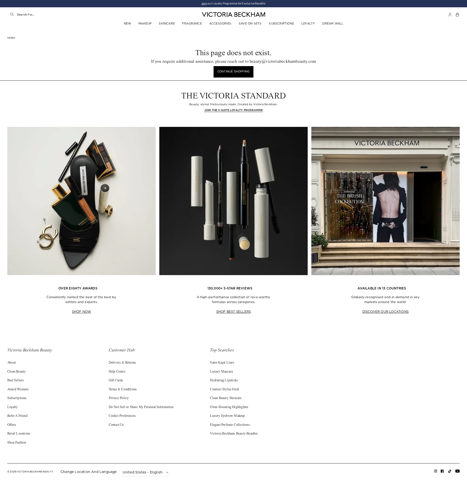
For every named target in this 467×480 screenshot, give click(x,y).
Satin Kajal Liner (222, 363)
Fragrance (192, 23)
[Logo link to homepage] (233, 14)
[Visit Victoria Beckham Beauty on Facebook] (442, 472)
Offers (11, 425)
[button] (458, 14)
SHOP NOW (81, 312)
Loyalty (308, 23)
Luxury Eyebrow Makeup (227, 416)
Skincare (167, 23)
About (11, 363)
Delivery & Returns (122, 363)
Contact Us (116, 425)
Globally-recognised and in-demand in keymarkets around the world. (385, 299)
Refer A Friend (17, 416)
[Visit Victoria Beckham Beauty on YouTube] (457, 472)
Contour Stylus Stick (224, 389)
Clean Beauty (16, 372)
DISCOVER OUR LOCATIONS (385, 312)
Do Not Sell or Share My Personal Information (141, 407)
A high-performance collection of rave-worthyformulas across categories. (233, 299)
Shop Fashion (16, 443)
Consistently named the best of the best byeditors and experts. (81, 299)
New (127, 23)
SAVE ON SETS (250, 23)
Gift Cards (116, 380)
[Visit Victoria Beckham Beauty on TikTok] (450, 472)
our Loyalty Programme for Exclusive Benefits (233, 3)
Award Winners (18, 389)
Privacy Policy (119, 398)
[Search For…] (12, 14)
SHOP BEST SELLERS (233, 312)
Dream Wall (332, 23)
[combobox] (66, 14)
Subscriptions (281, 23)
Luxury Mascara (221, 372)
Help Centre (117, 372)
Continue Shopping (233, 71)
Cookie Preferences (122, 416)
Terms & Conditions (123, 389)
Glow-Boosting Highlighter (229, 407)
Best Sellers (15, 380)
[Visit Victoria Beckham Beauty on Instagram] (435, 472)
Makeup (145, 23)
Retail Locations (18, 434)
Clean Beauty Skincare (226, 398)
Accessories (220, 23)
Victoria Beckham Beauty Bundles (234, 434)
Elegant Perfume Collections (229, 425)
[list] (233, 221)
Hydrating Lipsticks (224, 380)
